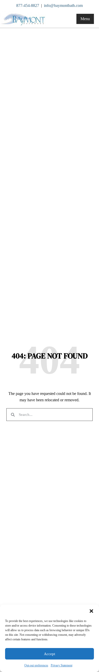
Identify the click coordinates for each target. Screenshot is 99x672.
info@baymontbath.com (63, 5)
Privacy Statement (61, 665)
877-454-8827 (27, 5)
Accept (49, 654)
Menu (85, 19)
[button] (91, 611)
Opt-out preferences (36, 665)
